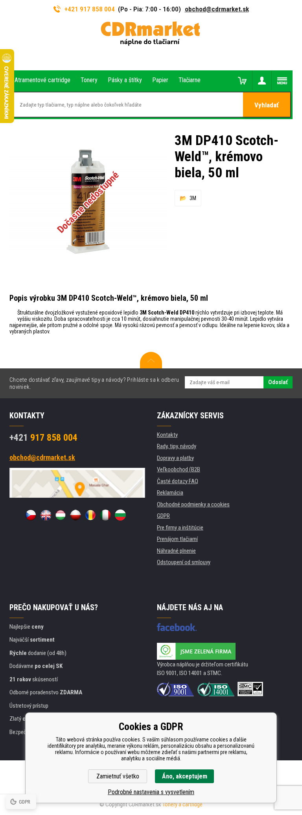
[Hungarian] (60, 515)
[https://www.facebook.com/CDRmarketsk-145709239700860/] (177, 627)
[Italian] (105, 515)
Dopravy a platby (175, 458)
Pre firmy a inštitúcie (180, 527)
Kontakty (167, 434)
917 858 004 (43, 437)
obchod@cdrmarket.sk (217, 9)
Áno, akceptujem (184, 776)
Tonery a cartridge (182, 804)
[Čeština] (30, 515)
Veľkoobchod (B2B (178, 469)
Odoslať (278, 382)
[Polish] (75, 515)
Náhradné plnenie (176, 550)
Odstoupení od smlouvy (183, 562)
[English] (45, 515)
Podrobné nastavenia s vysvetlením (151, 792)
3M (193, 198)
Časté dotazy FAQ (177, 481)
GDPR (163, 515)
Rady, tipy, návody (176, 446)
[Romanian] (90, 515)
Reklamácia (170, 492)
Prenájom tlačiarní (177, 539)
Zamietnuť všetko (117, 776)
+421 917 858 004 (89, 9)
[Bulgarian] (120, 515)
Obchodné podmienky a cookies (193, 504)
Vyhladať (266, 105)
